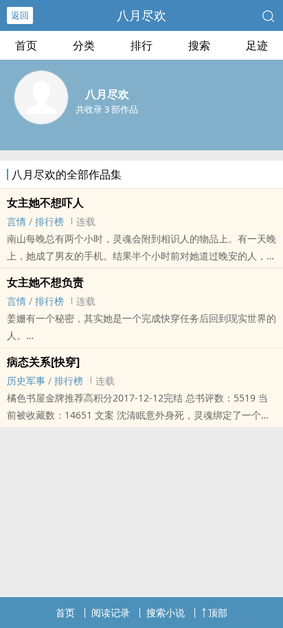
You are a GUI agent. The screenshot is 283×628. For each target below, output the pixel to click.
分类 (84, 45)
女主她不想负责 (45, 282)
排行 (141, 45)
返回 (20, 15)
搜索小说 (165, 612)
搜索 (199, 45)
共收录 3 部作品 (107, 109)
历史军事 (26, 380)
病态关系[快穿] (43, 361)
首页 (26, 45)
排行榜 (49, 221)
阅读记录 (110, 612)
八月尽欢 (141, 15)
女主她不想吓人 (45, 202)
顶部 (217, 612)
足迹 (257, 45)
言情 (16, 221)
